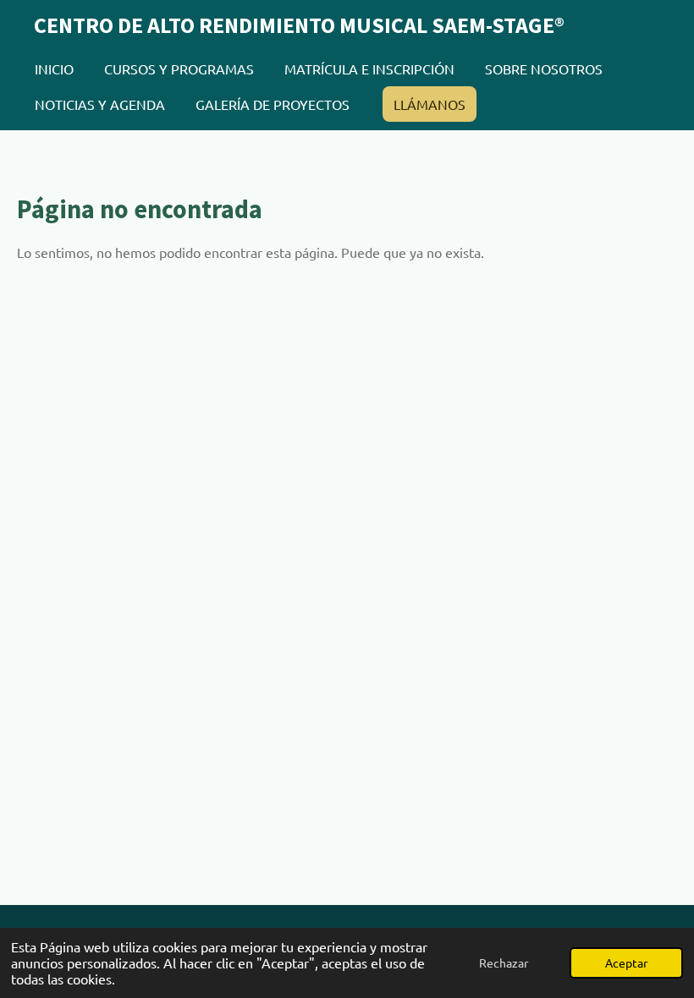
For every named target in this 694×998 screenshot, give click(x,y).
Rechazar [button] (503, 962)
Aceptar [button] (626, 962)
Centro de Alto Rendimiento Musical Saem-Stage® (299, 25)
